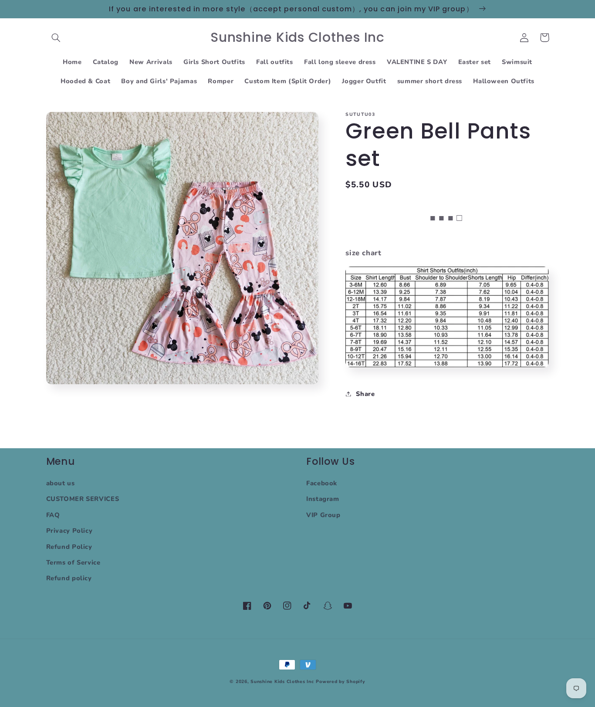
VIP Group (323, 515)
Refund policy (69, 578)
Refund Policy (69, 546)
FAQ (53, 515)
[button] (56, 37)
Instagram (322, 498)
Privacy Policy (69, 530)
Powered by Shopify (340, 681)
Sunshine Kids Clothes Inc (282, 681)
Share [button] (365, 393)
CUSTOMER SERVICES (82, 498)
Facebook (321, 483)
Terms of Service (73, 562)
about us (60, 483)
